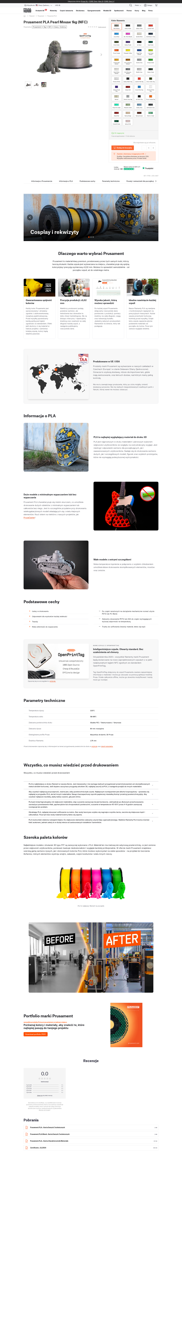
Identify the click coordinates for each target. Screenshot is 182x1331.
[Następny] (101, 54)
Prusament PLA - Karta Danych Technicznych (47, 1127)
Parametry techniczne (111, 181)
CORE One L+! (109, 1)
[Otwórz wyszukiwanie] (131, 5)
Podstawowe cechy (87, 181)
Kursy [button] (137, 10)
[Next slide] (152, 217)
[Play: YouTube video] (91, 957)
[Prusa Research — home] (27, 10)
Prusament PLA (52, 16)
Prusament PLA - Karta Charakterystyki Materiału (49, 1141)
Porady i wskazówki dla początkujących (142, 181)
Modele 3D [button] (107, 10)
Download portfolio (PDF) (35, 1034)
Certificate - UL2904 (38, 1147)
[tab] (89, 237)
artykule (94, 746)
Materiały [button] (53, 10)
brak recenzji (102, 27)
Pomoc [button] (129, 10)
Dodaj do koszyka (124, 147)
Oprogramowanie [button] (93, 10)
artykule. (53, 681)
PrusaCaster (29, 518)
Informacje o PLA (66, 181)
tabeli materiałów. (107, 746)
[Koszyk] (156, 5)
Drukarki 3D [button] (41, 10)
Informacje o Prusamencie (41, 181)
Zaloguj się (39, 1095)
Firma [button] (150, 10)
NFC (50, 27)
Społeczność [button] (119, 10)
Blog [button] (143, 10)
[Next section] (156, 181)
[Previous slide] (30, 217)
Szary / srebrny (60, 27)
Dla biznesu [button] (80, 10)
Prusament (41, 16)
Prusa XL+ (84, 1)
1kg (44, 27)
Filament (32, 16)
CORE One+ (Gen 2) (96, 1)
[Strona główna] (25, 16)
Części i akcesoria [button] (66, 10)
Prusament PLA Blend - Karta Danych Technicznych (50, 1134)
